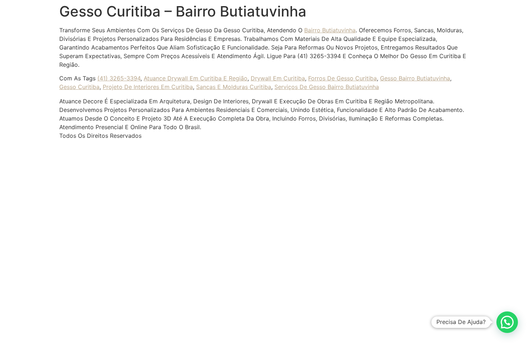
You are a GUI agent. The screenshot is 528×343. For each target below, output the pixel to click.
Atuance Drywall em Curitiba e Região (195, 78)
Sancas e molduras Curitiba (233, 86)
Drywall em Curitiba (278, 78)
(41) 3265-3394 (118, 78)
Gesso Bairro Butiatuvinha (415, 78)
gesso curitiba (79, 86)
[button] (507, 322)
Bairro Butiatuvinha (330, 30)
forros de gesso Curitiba (342, 78)
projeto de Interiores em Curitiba (148, 86)
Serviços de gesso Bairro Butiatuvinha (326, 86)
